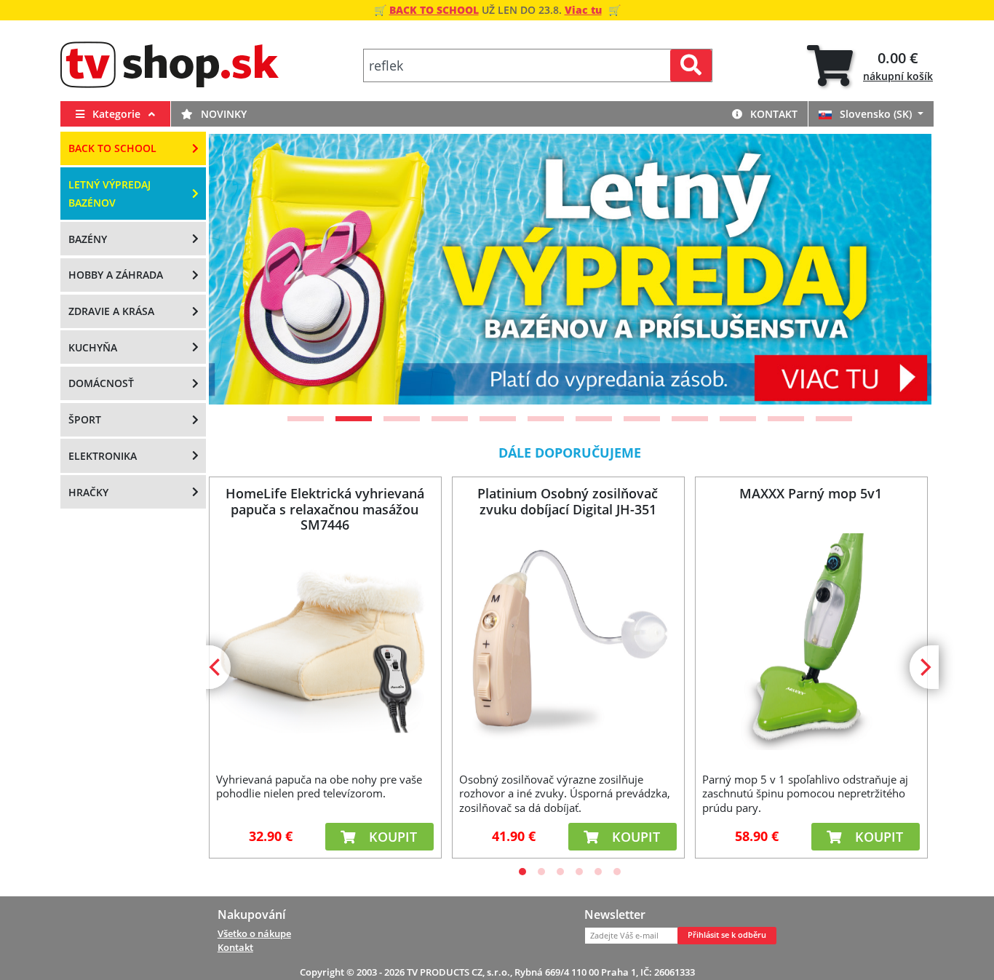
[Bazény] (589, 269)
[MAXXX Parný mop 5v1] (810, 641)
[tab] (870, 66)
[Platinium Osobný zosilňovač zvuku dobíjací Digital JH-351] (567, 641)
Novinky (222, 114)
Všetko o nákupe (254, 933)
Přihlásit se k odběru (727, 935)
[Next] (902, 269)
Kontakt (772, 114)
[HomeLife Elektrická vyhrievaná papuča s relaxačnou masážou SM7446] (324, 641)
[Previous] (238, 269)
